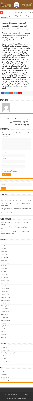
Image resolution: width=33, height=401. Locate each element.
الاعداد (4, 355)
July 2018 (3, 303)
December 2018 (5, 294)
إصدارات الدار (6, 350)
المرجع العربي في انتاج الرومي (12, 118)
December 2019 (5, 280)
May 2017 (3, 331)
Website (4, 164)
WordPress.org (5, 380)
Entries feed (4, 374)
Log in (2, 371)
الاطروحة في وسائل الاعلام (9, 353)
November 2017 (5, 314)
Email (4, 158)
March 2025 (4, 251)
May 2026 (3, 246)
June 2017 (3, 328)
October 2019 (4, 283)
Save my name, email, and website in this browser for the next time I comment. (16, 170)
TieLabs (27, 394)
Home (3, 16)
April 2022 (3, 266)
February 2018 (5, 306)
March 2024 (4, 260)
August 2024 (4, 257)
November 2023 (5, 263)
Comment (5, 136)
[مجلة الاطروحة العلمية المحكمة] (16, 4)
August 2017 (4, 323)
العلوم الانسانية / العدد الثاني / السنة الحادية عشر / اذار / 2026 (16, 200)
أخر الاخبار (5, 347)
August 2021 (4, 271)
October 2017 (4, 317)
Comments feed (5, 377)
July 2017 (3, 326)
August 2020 (4, 277)
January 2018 (4, 308)
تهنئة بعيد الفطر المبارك (7, 212)
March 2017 (4, 337)
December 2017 (5, 311)
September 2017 (5, 320)
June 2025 (3, 248)
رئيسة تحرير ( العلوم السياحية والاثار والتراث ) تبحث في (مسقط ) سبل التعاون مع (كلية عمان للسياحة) (19, 122)
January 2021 (4, 274)
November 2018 (5, 297)
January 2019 (4, 291)
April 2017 (3, 334)
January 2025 (4, 254)
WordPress (14, 394)
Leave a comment (8, 30)
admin (5, 28)
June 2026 (3, 243)
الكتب (4, 358)
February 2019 (5, 288)
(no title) (3, 198)
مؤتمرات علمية (26, 16)
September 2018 (5, 300)
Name (4, 153)
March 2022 (4, 268)
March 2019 (4, 286)
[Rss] (16, 396)
